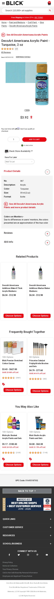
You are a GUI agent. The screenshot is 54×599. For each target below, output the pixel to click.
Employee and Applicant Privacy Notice (17, 576)
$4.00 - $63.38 (36, 444)
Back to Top (25, 491)
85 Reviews (6, 52)
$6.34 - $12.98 (9, 295)
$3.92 (24, 117)
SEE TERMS (39, 17)
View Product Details (23, 57)
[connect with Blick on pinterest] (37, 556)
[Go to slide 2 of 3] (27, 110)
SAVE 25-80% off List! (10, 372)
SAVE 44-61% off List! (37, 373)
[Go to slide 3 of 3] (29, 110)
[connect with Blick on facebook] (9, 556)
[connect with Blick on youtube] (46, 556)
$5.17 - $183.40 (9, 444)
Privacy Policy (8, 562)
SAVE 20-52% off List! (10, 447)
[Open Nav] (3, 3)
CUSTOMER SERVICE (13, 527)
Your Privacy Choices (10, 569)
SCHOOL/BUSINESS (12, 543)
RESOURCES (9, 535)
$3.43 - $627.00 (9, 369)
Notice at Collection (10, 566)
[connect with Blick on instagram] (28, 556)
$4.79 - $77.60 (36, 370)
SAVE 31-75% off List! (37, 447)
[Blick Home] (15, 3)
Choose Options (13, 315)
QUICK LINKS (9, 519)
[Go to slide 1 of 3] (25, 110)
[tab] (27, 171)
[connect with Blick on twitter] (18, 556)
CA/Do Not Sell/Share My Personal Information (20, 573)
